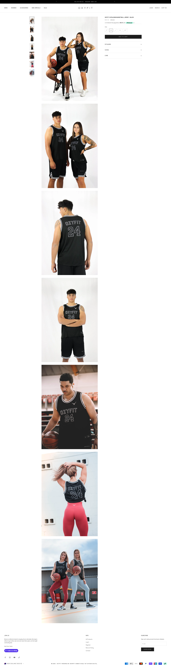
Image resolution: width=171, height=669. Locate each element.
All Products (89, 639)
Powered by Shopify (68, 663)
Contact (88, 650)
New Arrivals (36, 8)
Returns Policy (90, 648)
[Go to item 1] (31, 20)
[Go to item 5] (31, 55)
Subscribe (147, 649)
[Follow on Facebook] (5, 657)
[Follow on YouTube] (14, 657)
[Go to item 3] (31, 37)
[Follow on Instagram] (10, 657)
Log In (87, 642)
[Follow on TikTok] (19, 657)
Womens (13, 8)
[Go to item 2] (31, 29)
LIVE (95, 1)
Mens (6, 8)
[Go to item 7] (31, 72)
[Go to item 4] (31, 46)
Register (88, 645)
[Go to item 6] (31, 64)
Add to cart (123, 36)
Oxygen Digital (92, 663)
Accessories (24, 8)
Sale (45, 8)
